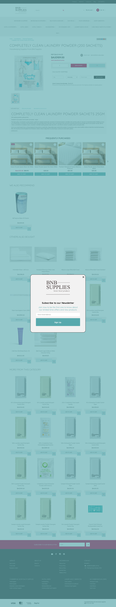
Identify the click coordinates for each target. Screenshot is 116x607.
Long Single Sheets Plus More (101, 27)
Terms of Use (62, 563)
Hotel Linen (24, 27)
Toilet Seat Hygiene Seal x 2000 (21, 310)
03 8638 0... (87, 563)
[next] (107, 161)
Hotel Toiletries (68, 581)
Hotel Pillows (93, 586)
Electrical (71, 20)
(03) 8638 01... (101, 1)
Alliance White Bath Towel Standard (95, 270)
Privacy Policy (62, 565)
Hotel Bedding (45, 581)
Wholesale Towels (94, 581)
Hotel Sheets (44, 583)
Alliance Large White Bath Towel (70, 270)
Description (15, 108)
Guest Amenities (99, 20)
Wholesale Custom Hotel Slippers (17, 586)
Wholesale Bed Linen (46, 586)
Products (74, 1)
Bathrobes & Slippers (20, 20)
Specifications (26, 108)
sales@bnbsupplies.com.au (92, 565)
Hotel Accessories (10, 27)
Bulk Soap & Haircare (57, 20)
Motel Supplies (13, 583)
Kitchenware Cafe (64, 27)
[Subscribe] (88, 544)
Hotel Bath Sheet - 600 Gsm (21, 270)
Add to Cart (19, 227)
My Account (89, 10)
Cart (102, 10)
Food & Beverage (84, 20)
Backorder (79, 65)
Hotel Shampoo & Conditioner (71, 583)
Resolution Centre (14, 568)
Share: (99, 39)
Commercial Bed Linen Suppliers (49, 588)
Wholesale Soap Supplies (70, 586)
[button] (31, 144)
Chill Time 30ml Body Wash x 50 (21, 351)
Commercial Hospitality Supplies (22, 579)
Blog (95, 1)
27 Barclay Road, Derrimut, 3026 (94, 568)
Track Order (12, 565)
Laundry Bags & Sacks (81, 27)
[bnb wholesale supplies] (20, 10)
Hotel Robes (92, 583)
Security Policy (62, 570)
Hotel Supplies (13, 581)
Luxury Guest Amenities (73, 579)
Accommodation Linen (98, 579)
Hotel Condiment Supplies (16, 588)
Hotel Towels (36, 27)
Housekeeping (50, 27)
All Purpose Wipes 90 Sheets (20, 218)
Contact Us (88, 1)
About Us (81, 1)
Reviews (36, 108)
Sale (57, 33)
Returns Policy (62, 568)
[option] (29, 72)
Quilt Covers (93, 588)
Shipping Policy (62, 572)
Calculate (100, 77)
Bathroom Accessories (38, 20)
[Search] (63, 10)
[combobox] (48, 10)
